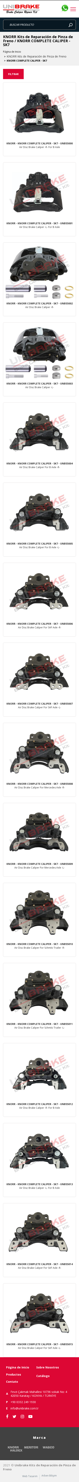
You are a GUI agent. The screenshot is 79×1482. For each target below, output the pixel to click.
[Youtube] (30, 1417)
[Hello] (65, 738)
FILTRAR (13, 74)
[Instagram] (22, 1417)
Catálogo (43, 1376)
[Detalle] (39, 119)
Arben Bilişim (49, 1475)
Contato (12, 1382)
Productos (13, 1374)
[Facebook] (7, 1417)
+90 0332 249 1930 (23, 1402)
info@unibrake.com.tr (24, 1408)
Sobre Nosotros (47, 1367)
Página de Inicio (12, 51)
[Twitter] (14, 1417)
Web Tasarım (29, 1476)
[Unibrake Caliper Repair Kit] (39, 9)
